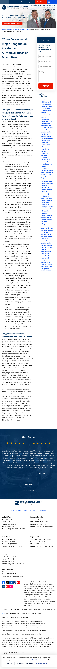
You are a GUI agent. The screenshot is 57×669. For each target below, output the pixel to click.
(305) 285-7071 (12, 561)
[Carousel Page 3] (32, 478)
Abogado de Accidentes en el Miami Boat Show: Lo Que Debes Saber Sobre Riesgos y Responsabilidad (46, 194)
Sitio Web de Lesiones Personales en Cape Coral (26, 626)
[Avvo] (3, 586)
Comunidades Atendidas (18, 29)
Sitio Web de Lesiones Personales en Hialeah (25, 628)
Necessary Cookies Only (25, 663)
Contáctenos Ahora (46, 86)
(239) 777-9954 (12, 544)
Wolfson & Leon (19, 653)
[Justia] (14, 582)
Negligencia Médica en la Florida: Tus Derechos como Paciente (46, 162)
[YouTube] (18, 582)
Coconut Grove (46, 271)
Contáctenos (41, 2)
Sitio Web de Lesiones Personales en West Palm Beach (28, 630)
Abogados (30, 2)
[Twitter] (7, 582)
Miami (28, 29)
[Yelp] (7, 586)
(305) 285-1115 (12, 524)
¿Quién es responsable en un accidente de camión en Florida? (46, 236)
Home (3, 29)
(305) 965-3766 (49, 9)
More (52, 2)
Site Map (35, 510)
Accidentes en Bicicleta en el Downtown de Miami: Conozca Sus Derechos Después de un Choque (46, 106)
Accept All (9, 663)
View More (28, 484)
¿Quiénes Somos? (17, 2)
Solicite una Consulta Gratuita (12, 23)
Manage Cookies (36, 613)
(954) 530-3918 (41, 524)
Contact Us (43, 510)
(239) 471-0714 (41, 544)
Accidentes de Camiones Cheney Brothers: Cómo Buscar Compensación (47, 247)
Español (8, 29)
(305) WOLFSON (48, 7)
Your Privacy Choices (12, 613)
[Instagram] (11, 586)
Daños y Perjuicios (42, 95)
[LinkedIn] (11, 582)
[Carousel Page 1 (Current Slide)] (25, 478)
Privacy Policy (27, 510)
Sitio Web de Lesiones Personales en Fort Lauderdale (28, 623)
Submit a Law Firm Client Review (28, 490)
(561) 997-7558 (11, 574)
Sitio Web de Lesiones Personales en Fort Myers (26, 621)
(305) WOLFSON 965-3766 (16, 529)
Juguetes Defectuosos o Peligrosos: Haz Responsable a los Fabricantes (47, 181)
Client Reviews (28, 437)
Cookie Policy (25, 613)
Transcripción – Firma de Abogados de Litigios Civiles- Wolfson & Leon (46, 262)
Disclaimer (19, 510)
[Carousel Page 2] (28, 478)
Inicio (4, 2)
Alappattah (45, 269)
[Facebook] (3, 582)
